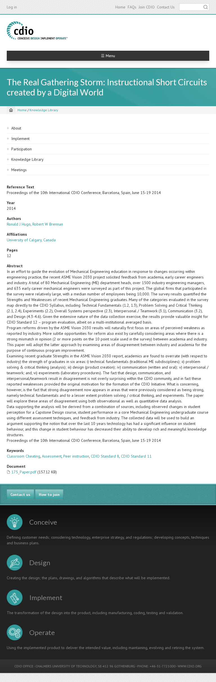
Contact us (20, 494)
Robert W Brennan (47, 224)
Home (120, 7)
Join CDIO (147, 7)
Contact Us (166, 7)
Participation (21, 148)
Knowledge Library (44, 110)
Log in (12, 7)
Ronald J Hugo (19, 224)
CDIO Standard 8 (105, 456)
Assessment (52, 456)
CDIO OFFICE (23, 666)
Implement (20, 138)
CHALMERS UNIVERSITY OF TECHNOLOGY (65, 666)
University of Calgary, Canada (31, 239)
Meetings (19, 169)
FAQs (132, 7)
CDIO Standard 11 (136, 456)
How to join (49, 494)
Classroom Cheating (23, 456)
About (16, 128)
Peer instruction (76, 456)
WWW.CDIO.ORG (190, 666)
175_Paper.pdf (23, 471)
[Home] (37, 30)
